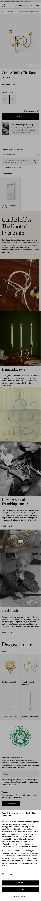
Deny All (20, 890)
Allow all (20, 883)
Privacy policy (7, 874)
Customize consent (20, 896)
